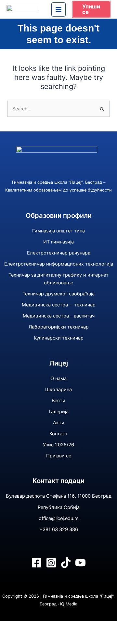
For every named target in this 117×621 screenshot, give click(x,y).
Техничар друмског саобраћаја (58, 294)
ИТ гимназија (58, 242)
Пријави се (58, 456)
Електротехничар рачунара (58, 253)
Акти (58, 423)
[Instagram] (51, 562)
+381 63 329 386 (58, 529)
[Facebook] (36, 562)
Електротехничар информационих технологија (58, 264)
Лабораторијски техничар (59, 327)
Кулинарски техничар (59, 338)
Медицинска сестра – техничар (59, 305)
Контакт (58, 434)
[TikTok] (65, 562)
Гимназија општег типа (58, 231)
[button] (91, 9)
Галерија (59, 412)
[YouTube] (80, 562)
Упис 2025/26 (58, 445)
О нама (58, 378)
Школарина (58, 389)
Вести (58, 401)
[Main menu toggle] (58, 9)
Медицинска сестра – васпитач (59, 316)
